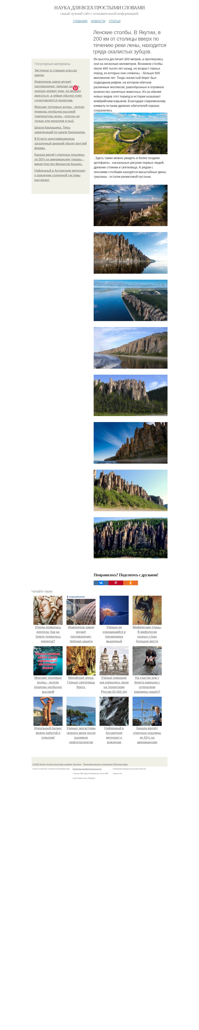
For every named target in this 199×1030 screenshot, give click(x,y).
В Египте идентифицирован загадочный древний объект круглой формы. (60, 143)
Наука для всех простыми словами (99, 7)
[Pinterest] (115, 583)
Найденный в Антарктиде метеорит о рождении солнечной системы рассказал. (60, 175)
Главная (80, 20)
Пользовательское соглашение (98, 764)
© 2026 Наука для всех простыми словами (52, 764)
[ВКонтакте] (101, 583)
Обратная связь (120, 764)
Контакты (77, 764)
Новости (98, 20)
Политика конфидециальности (87, 768)
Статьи (114, 20)
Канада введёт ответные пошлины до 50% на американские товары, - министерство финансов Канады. (59, 159)
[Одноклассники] (130, 583)
